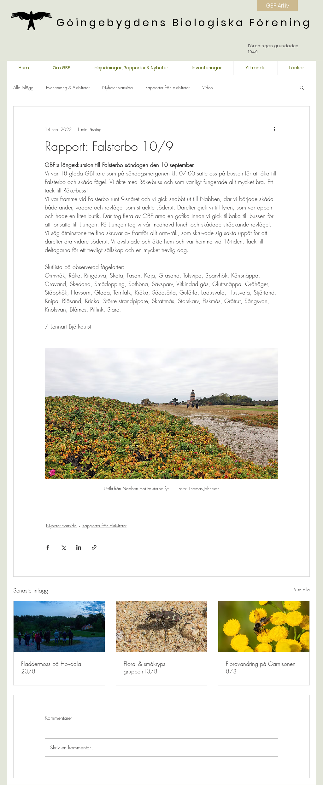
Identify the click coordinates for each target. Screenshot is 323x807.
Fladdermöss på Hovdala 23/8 (51, 667)
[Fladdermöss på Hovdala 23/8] (59, 626)
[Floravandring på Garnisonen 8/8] (263, 626)
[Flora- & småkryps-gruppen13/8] (161, 626)
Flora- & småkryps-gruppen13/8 (145, 667)
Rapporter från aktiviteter (167, 87)
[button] (302, 87)
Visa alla (302, 589)
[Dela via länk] (94, 547)
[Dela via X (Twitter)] (63, 547)
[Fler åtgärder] (274, 129)
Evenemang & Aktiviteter (68, 87)
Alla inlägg (23, 87)
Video (207, 87)
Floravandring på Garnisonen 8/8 (261, 667)
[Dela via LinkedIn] (79, 547)
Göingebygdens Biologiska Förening (184, 22)
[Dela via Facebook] (48, 547)
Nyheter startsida (117, 87)
